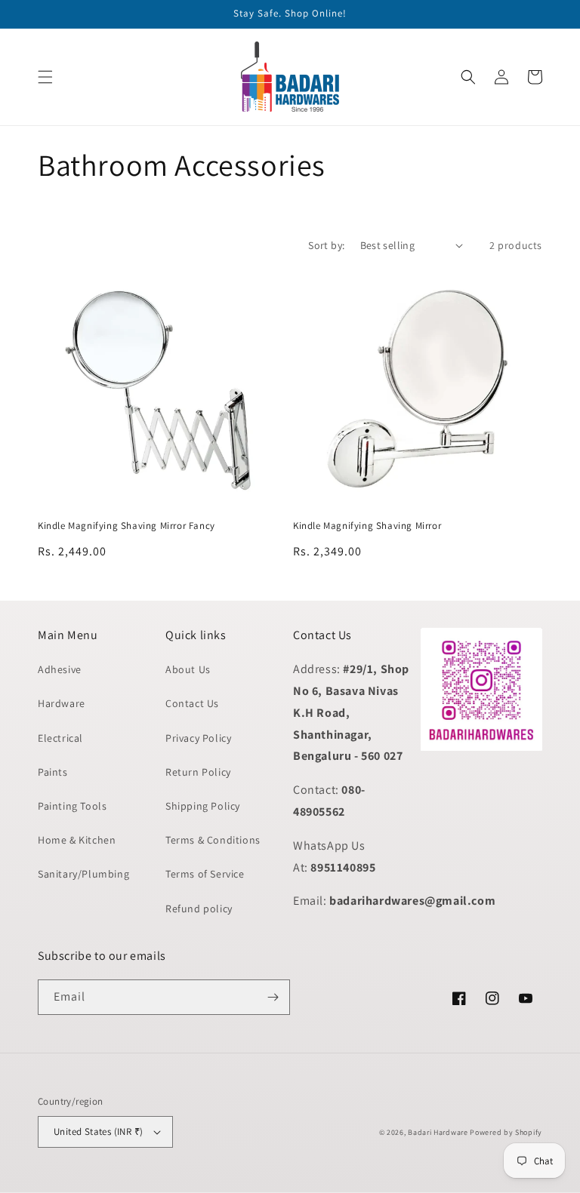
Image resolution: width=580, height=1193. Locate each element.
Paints (53, 772)
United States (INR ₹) (98, 1131)
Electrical (60, 738)
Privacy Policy (198, 738)
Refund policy (199, 908)
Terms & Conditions (213, 840)
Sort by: (326, 245)
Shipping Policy (202, 806)
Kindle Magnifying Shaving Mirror (367, 526)
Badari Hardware (438, 1132)
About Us (188, 669)
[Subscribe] (272, 997)
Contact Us (192, 703)
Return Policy (198, 772)
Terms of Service (205, 874)
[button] (45, 77)
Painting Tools (72, 806)
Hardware (61, 703)
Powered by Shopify (506, 1132)
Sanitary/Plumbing (83, 874)
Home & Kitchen (77, 840)
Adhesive (60, 669)
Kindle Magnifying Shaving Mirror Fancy (126, 526)
